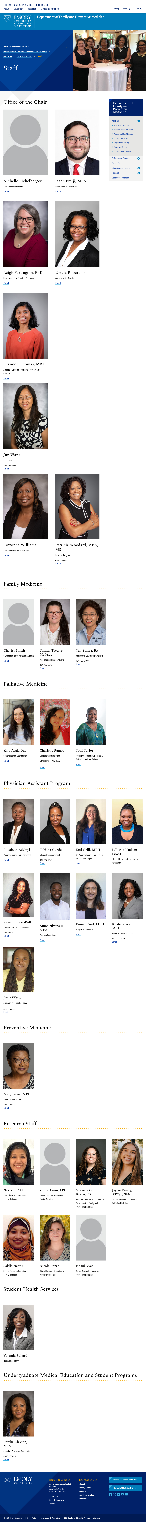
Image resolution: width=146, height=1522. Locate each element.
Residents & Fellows (87, 1495)
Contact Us (53, 1496)
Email (6, 191)
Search (136, 9)
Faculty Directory (24, 56)
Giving (116, 9)
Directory (126, 9)
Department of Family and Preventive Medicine (25, 51)
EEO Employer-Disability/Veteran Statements (82, 1518)
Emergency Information (50, 1518)
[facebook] (110, 1495)
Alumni (82, 1484)
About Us (7, 56)
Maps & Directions (56, 1500)
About (6, 8)
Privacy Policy (31, 1518)
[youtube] (126, 1495)
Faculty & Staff (85, 1488)
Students (83, 1499)
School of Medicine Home (17, 46)
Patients (82, 1491)
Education (18, 8)
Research (32, 8)
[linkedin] (118, 1495)
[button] (126, 107)
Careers (52, 1503)
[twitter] (114, 1495)
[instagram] (122, 1495)
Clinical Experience (50, 8)
